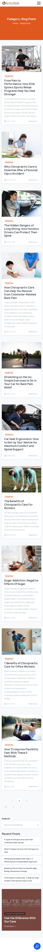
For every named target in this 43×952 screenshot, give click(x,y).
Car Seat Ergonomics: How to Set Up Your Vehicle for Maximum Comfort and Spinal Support (21, 444)
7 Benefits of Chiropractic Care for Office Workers (21, 664)
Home (15, 23)
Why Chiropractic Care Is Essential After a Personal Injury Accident (21, 170)
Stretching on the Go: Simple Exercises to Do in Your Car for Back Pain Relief (20, 382)
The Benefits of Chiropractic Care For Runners (18, 504)
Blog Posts (25, 23)
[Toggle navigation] (38, 3)
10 (6, 807)
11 (13, 807)
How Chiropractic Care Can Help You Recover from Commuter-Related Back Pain (20, 293)
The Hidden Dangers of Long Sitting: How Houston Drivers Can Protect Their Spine (21, 230)
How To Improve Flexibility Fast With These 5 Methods (21, 752)
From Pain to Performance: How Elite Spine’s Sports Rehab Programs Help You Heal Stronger (19, 87)
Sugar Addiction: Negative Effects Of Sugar (21, 582)
